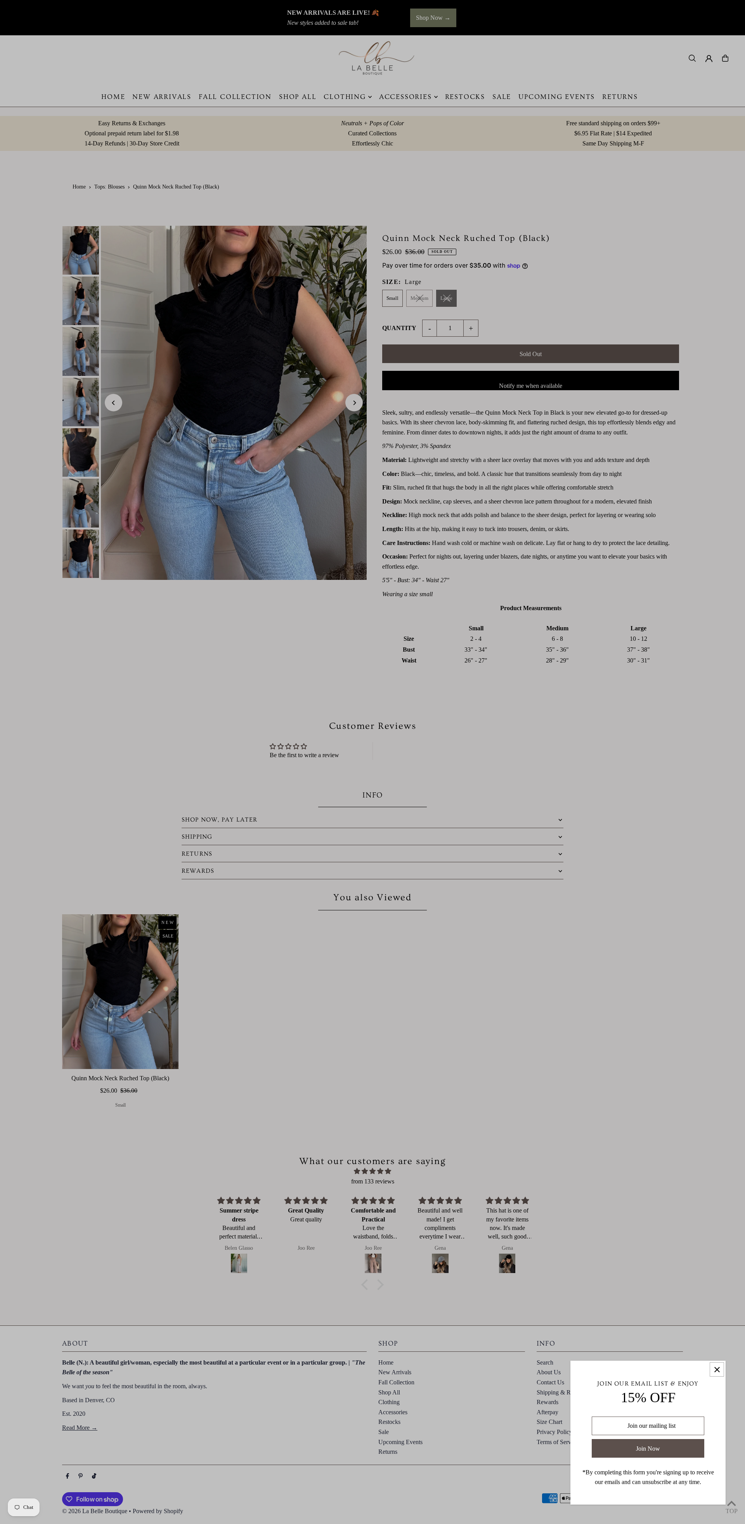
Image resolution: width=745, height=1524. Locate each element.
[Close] (717, 1369)
